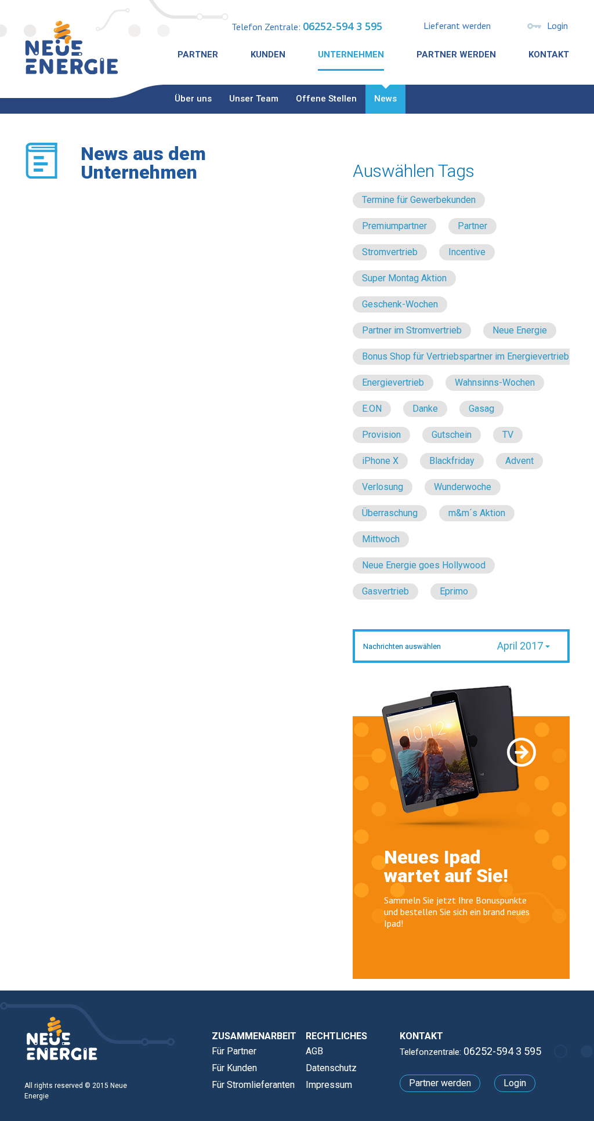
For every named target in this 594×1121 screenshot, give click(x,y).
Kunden (268, 54)
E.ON (372, 408)
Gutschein (452, 434)
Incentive (467, 251)
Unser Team (253, 98)
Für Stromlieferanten (253, 1084)
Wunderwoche (462, 486)
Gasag (481, 408)
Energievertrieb (393, 382)
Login (557, 25)
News (385, 98)
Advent (519, 460)
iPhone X (380, 460)
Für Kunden (234, 1067)
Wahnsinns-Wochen (495, 382)
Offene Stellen (326, 98)
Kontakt (548, 54)
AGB (314, 1051)
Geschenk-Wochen (400, 304)
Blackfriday (452, 460)
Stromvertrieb (390, 251)
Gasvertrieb (385, 591)
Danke (425, 408)
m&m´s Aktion (476, 512)
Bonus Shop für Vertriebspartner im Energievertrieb (465, 356)
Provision (381, 434)
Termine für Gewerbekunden (419, 199)
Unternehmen (351, 54)
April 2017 (521, 646)
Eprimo (454, 591)
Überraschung (390, 512)
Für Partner (234, 1051)
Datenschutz (331, 1067)
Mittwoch (381, 539)
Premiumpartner (394, 225)
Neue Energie (519, 330)
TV (507, 434)
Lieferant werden (457, 25)
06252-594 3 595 (342, 26)
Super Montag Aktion (404, 278)
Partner (198, 54)
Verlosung (382, 486)
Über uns (193, 98)
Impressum (329, 1084)
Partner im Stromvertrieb (412, 330)
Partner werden (456, 54)
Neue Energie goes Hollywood (424, 565)
